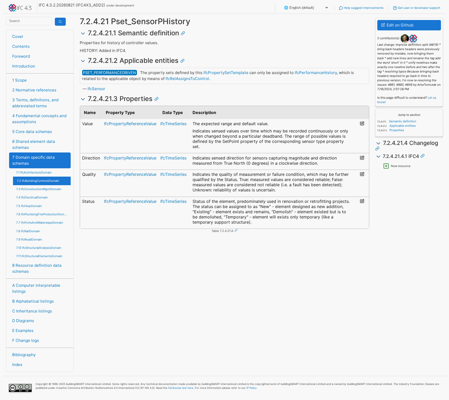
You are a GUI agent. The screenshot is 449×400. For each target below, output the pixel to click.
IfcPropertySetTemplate (225, 72)
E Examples (23, 330)
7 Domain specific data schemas (33, 160)
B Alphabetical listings (33, 301)
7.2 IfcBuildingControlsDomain (38, 181)
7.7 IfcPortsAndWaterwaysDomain (39, 222)
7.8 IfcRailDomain (28, 231)
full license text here (180, 387)
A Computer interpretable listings (36, 288)
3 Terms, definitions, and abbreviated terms (35, 102)
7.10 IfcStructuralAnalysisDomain (38, 248)
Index (17, 364)
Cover (17, 36)
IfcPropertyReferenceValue (130, 123)
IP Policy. (251, 387)
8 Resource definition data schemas (37, 268)
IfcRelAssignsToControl (187, 78)
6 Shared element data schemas (33, 144)
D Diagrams (23, 320)
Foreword (21, 56)
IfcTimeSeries (173, 123)
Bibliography (24, 354)
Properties (396, 130)
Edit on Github (399, 25)
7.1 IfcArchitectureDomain (34, 172)
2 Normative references (34, 90)
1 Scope (19, 80)
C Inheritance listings (32, 311)
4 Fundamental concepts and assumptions (39, 118)
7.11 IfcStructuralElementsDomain (39, 256)
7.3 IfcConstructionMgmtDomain (38, 189)
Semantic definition (402, 121)
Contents (21, 46)
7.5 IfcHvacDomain (29, 206)
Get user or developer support (418, 8)
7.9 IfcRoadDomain (29, 239)
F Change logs (25, 340)
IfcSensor (96, 88)
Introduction (23, 66)
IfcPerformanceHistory (316, 72)
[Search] (60, 22)
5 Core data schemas (32, 131)
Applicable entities (402, 126)
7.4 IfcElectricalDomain (32, 197)
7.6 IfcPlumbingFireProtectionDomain (42, 214)
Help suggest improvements (363, 8)
